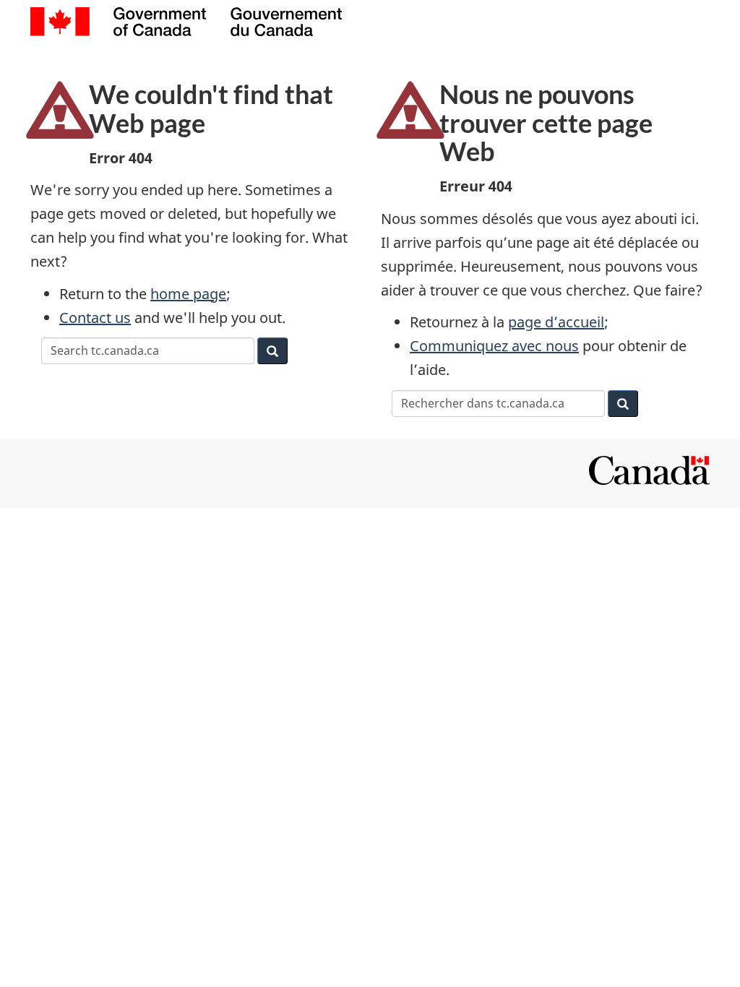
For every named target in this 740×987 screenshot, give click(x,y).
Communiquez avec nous (494, 345)
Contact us (95, 317)
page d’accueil (556, 322)
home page (188, 293)
